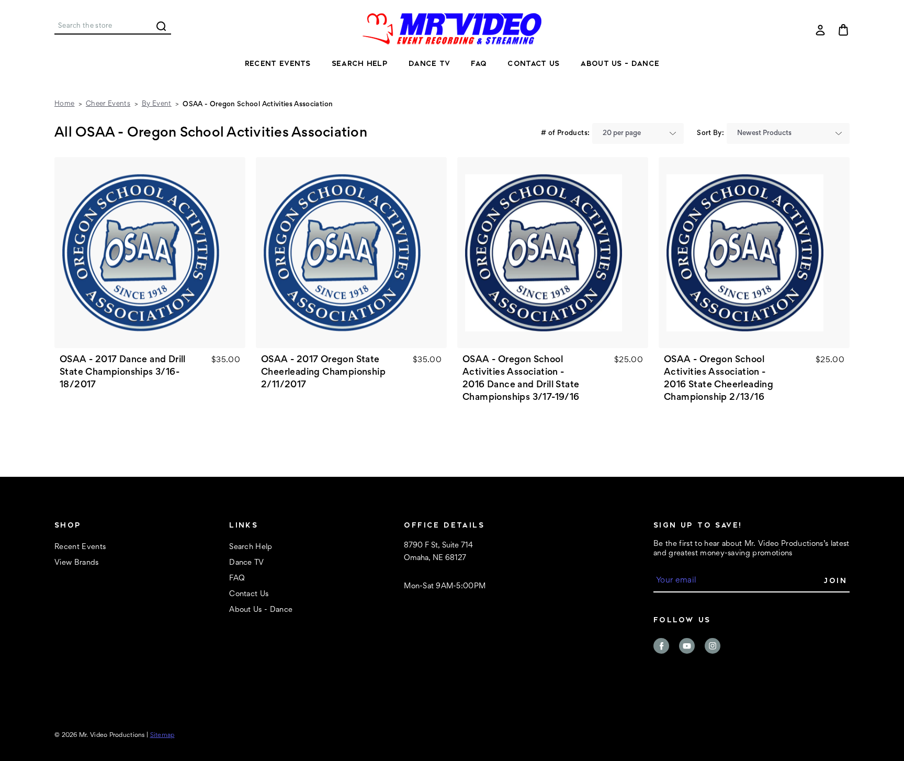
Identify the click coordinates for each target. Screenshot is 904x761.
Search (161, 26)
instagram (712, 646)
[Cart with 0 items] (843, 29)
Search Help (360, 63)
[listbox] (638, 133)
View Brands (76, 562)
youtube (687, 646)
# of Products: (565, 133)
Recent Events (278, 63)
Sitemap (162, 735)
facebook (661, 646)
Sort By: (710, 133)
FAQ (479, 63)
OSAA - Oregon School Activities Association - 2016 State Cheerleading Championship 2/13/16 (718, 379)
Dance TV (429, 63)
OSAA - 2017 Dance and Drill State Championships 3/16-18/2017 (123, 372)
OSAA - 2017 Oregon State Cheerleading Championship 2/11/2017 (323, 372)
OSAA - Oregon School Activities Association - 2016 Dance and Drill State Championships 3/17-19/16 (521, 379)
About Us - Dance (619, 63)
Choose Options (150, 253)
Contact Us (533, 63)
